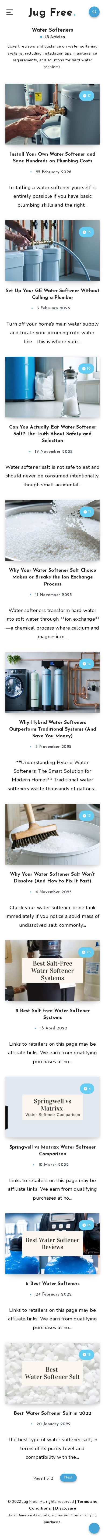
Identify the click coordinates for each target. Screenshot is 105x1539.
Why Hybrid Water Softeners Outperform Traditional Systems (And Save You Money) (52, 729)
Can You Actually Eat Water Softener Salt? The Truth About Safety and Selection (52, 434)
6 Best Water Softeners (53, 1284)
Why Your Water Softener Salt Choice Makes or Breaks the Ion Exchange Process (52, 577)
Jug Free (50, 13)
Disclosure (65, 1508)
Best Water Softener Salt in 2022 (52, 1413)
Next (68, 1477)
